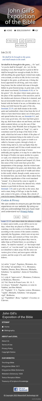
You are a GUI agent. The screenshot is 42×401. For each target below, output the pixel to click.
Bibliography (23, 30)
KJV (36, 30)
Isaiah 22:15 (6, 221)
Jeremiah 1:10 (6, 188)
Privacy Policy (7, 348)
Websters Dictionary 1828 (12, 374)
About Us (5, 341)
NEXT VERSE (20, 45)
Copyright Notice (8, 352)
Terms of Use (7, 344)
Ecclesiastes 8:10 (26, 90)
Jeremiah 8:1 (30, 116)
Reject (25, 217)
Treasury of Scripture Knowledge (15, 381)
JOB (22, 41)
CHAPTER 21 (30, 41)
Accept (17, 217)
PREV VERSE (12, 41)
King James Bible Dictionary (13, 370)
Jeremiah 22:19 (7, 108)
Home (9, 30)
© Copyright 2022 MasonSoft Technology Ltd (21, 395)
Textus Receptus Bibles (11, 377)
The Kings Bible (8, 362)
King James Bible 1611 (11, 366)
